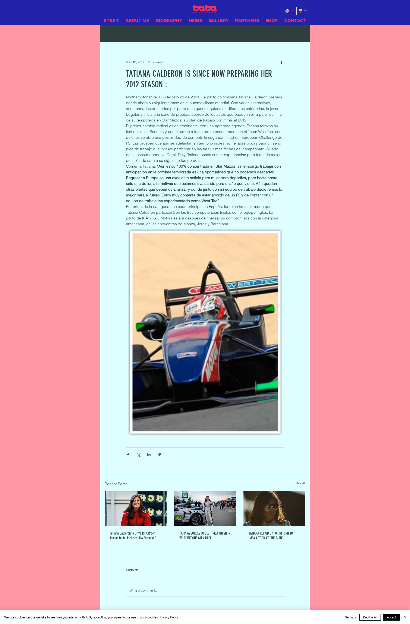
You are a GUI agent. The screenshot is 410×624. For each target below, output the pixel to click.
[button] (300, 33)
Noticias (212, 33)
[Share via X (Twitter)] (138, 455)
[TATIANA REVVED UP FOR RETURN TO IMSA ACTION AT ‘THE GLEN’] (274, 508)
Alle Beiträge (116, 33)
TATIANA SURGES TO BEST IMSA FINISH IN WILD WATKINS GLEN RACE (204, 535)
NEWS (170, 33)
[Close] (404, 617)
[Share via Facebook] (128, 455)
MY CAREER (146, 33)
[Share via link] (159, 455)
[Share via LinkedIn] (149, 455)
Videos (191, 33)
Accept (391, 617)
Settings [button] (350, 617)
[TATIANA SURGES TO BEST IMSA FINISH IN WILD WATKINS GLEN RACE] (205, 508)
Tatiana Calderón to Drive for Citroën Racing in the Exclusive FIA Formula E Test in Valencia (133, 535)
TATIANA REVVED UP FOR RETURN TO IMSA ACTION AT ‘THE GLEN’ (271, 535)
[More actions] (281, 62)
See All (300, 483)
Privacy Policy (169, 617)
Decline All (370, 617)
